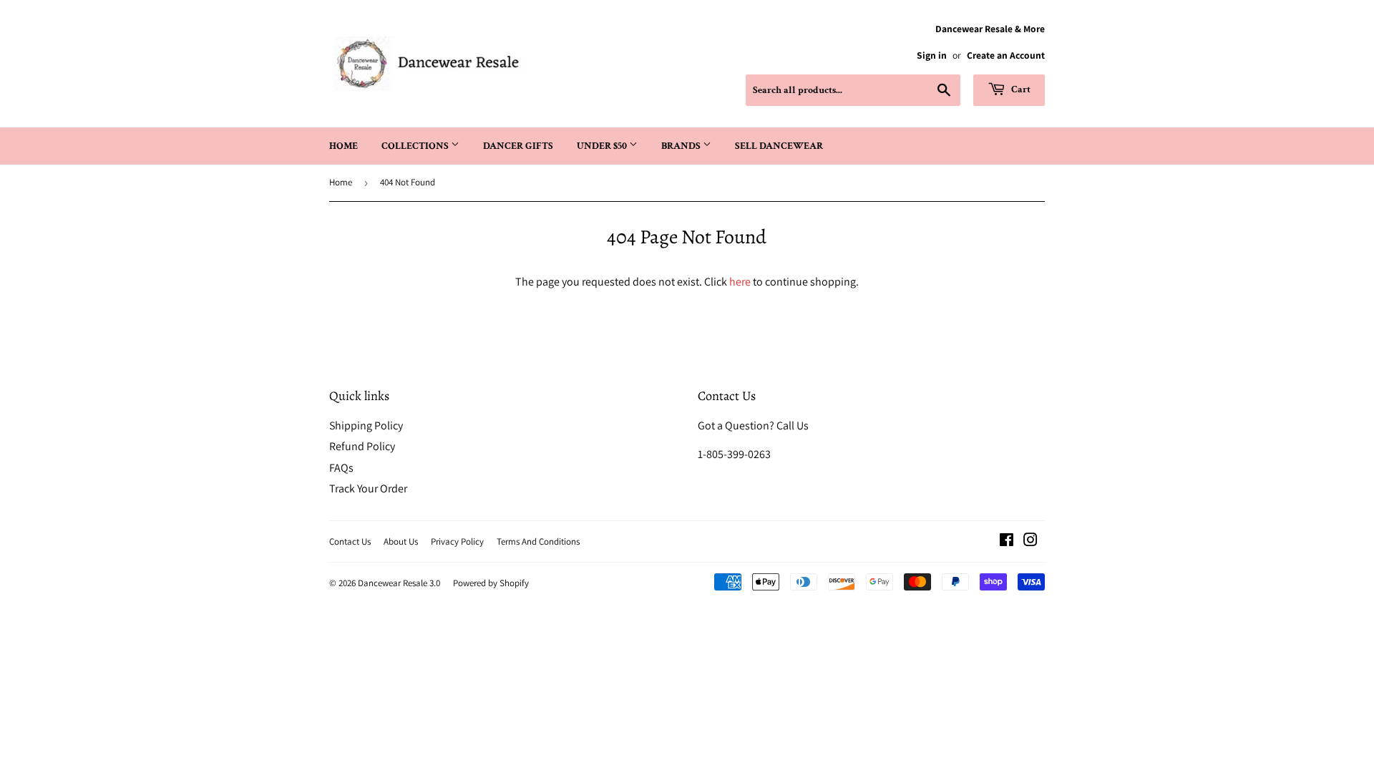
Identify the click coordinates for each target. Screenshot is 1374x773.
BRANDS (682, 146)
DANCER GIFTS (518, 146)
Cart (1019, 89)
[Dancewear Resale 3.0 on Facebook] (1006, 541)
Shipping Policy (366, 425)
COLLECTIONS (416, 146)
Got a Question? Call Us (753, 425)
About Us (401, 541)
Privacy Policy (457, 541)
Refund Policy (362, 446)
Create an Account (1006, 55)
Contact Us (350, 541)
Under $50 (603, 146)
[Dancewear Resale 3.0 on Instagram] (1030, 541)
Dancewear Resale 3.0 (399, 583)
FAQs (341, 467)
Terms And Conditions (538, 541)
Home (343, 146)
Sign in (932, 55)
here (740, 281)
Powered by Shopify (491, 583)
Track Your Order (368, 488)
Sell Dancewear (779, 146)
